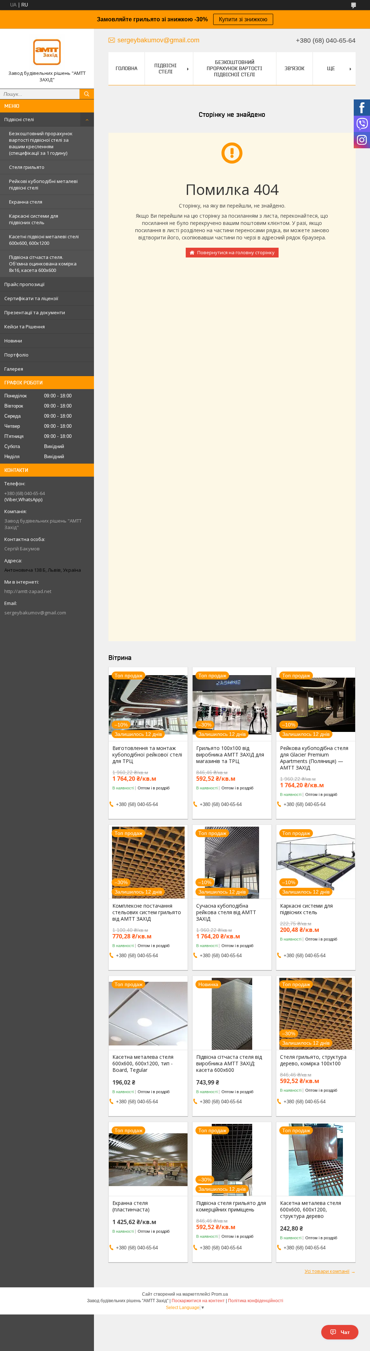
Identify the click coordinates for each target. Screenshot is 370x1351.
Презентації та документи (34, 312)
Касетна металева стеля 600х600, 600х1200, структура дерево (310, 1209)
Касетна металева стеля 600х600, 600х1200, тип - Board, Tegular (142, 1063)
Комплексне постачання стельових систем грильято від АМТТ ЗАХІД (146, 912)
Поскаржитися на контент (198, 1300)
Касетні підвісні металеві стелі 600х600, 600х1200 (44, 239)
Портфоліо (16, 354)
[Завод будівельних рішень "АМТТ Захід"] (47, 52)
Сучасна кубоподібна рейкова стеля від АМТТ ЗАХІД (226, 912)
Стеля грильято (26, 167)
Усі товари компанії (327, 1271)
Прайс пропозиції (24, 284)
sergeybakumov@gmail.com (35, 612)
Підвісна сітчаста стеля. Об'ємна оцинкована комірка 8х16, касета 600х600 (43, 263)
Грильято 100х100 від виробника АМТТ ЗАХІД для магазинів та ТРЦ (230, 754)
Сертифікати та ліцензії (31, 298)
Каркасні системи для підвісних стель (33, 219)
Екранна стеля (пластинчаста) (131, 1206)
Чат (345, 1332)
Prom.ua (219, 1294)
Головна (126, 68)
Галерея (13, 369)
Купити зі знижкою (243, 19)
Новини (13, 340)
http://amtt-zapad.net (27, 591)
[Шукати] (86, 94)
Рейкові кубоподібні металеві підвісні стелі (43, 184)
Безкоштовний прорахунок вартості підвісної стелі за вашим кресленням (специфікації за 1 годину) (41, 143)
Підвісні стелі (19, 119)
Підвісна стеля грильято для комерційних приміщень (231, 1206)
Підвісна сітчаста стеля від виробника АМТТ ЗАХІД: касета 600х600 (229, 1063)
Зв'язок (294, 68)
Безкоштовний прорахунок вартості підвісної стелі (234, 68)
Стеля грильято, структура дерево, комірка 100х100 (313, 1060)
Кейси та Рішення (24, 326)
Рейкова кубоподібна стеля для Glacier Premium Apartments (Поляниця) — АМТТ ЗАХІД (314, 758)
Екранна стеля (25, 202)
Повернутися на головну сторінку (236, 252)
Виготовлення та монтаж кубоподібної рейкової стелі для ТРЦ (147, 754)
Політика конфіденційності (255, 1300)
